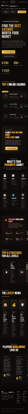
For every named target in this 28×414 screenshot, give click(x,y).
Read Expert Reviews (9, 56)
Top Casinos (18, 394)
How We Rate (24, 397)
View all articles (5, 296)
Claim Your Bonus (11, 148)
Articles (24, 8)
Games (16, 8)
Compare (7, 8)
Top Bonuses (22, 11)
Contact (24, 401)
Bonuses (12, 8)
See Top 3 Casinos (8, 52)
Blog (24, 399)
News (20, 8)
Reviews (18, 402)
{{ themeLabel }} (9, 11)
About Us (24, 394)
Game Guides (18, 401)
